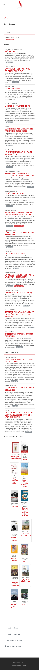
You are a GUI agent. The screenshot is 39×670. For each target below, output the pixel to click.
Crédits (25, 665)
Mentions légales (16, 665)
